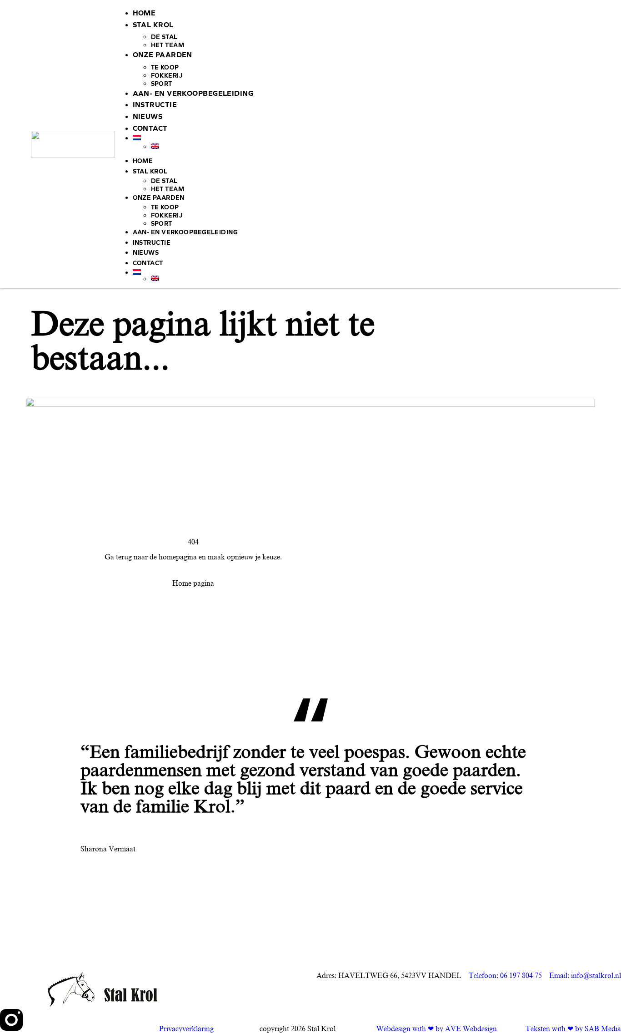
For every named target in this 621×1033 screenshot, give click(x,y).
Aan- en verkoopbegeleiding (193, 93)
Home (144, 13)
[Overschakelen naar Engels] (370, 146)
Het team (168, 45)
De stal (164, 37)
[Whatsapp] (85, 1019)
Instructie (155, 104)
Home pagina (193, 583)
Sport (161, 84)
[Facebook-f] (36, 1019)
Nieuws (148, 116)
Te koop (165, 67)
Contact (150, 128)
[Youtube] (60, 1019)
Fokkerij (167, 75)
